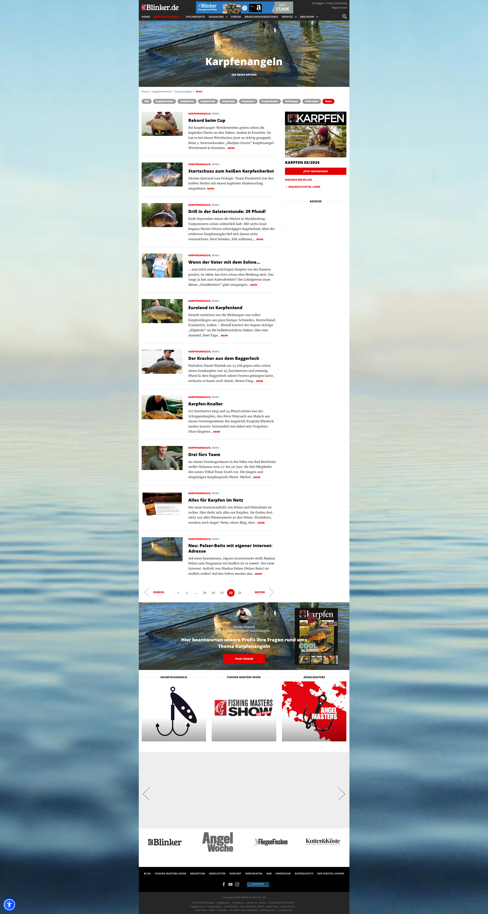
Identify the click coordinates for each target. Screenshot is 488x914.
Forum (236, 16)
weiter (260, 592)
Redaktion (197, 873)
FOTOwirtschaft (267, 910)
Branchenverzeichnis (261, 16)
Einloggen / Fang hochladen (330, 3)
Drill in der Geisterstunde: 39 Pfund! (227, 211)
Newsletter (217, 873)
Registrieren (340, 7)
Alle (146, 101)
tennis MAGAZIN (250, 910)
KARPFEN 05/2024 (302, 162)
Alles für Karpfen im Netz (215, 500)
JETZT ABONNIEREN (315, 171)
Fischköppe (291, 101)
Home (146, 16)
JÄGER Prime (272, 906)
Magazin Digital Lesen (304, 186)
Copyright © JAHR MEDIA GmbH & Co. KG (244, 897)
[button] (9, 904)
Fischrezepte (195, 16)
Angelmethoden (166, 16)
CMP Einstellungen (330, 873)
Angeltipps (228, 101)
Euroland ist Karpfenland (215, 307)
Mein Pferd (201, 910)
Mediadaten (253, 873)
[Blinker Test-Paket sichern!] (244, 7)
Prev (146, 793)
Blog (147, 873)
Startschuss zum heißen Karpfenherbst (231, 171)
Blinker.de (252, 902)
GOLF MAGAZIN (247, 906)
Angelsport (248, 101)
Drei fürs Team (204, 454)
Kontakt (235, 873)
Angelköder (187, 101)
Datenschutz (304, 873)
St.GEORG (222, 910)
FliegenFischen (197, 906)
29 (204, 593)
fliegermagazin (214, 906)
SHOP (212, 910)
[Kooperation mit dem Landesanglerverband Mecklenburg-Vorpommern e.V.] (258, 884)
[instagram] (238, 884)
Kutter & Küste (288, 906)
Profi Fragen (244, 658)
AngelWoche (238, 902)
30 (213, 593)
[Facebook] (225, 884)
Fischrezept (311, 101)
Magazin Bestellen (298, 179)
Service (287, 16)
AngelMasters (223, 902)
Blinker (262, 902)
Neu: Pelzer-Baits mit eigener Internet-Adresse (230, 548)
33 (239, 593)
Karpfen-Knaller (205, 404)
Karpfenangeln (183, 91)
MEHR (231, 148)
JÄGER (261, 906)
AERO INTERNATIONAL (203, 902)
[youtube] (231, 884)
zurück (158, 592)
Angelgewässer (164, 101)
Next (342, 793)
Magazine (216, 16)
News (328, 101)
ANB (269, 873)
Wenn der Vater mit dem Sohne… (224, 262)
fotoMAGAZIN (231, 906)
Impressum (283, 873)
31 (222, 593)
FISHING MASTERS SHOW (170, 873)
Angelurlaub (208, 101)
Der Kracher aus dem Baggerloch (223, 358)
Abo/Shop (307, 16)
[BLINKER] (160, 7)
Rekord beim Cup (206, 120)
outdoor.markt (285, 910)
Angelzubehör (270, 101)
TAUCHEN (234, 910)
